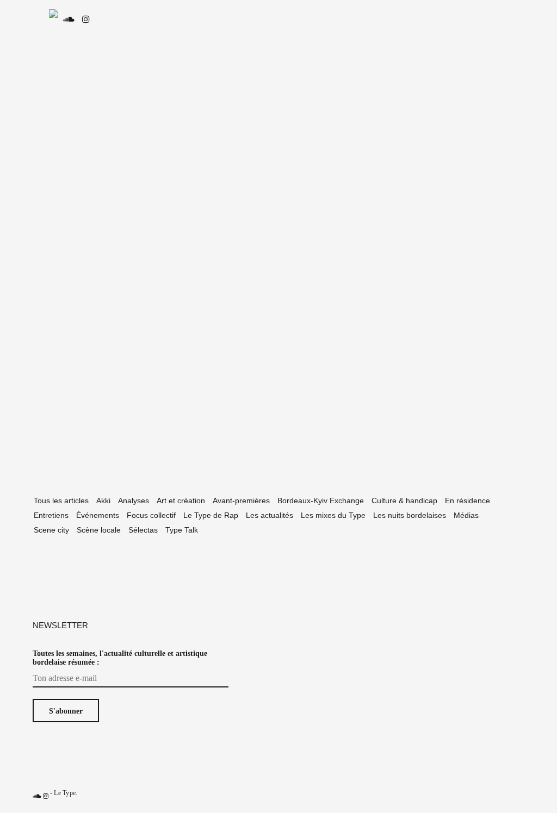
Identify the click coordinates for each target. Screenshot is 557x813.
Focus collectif (151, 515)
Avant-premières (241, 500)
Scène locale (99, 530)
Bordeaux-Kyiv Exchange (320, 500)
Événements (97, 515)
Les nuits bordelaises (409, 515)
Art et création (181, 500)
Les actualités (269, 515)
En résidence (467, 500)
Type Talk (181, 530)
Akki (103, 500)
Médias (466, 515)
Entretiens (51, 515)
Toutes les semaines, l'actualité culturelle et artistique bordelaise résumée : (120, 657)
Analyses (133, 500)
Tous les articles (61, 500)
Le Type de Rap (210, 515)
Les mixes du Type (333, 515)
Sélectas (143, 530)
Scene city (51, 530)
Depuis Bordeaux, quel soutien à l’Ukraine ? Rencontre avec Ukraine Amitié (110, 347)
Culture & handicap (404, 500)
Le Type (65, 793)
